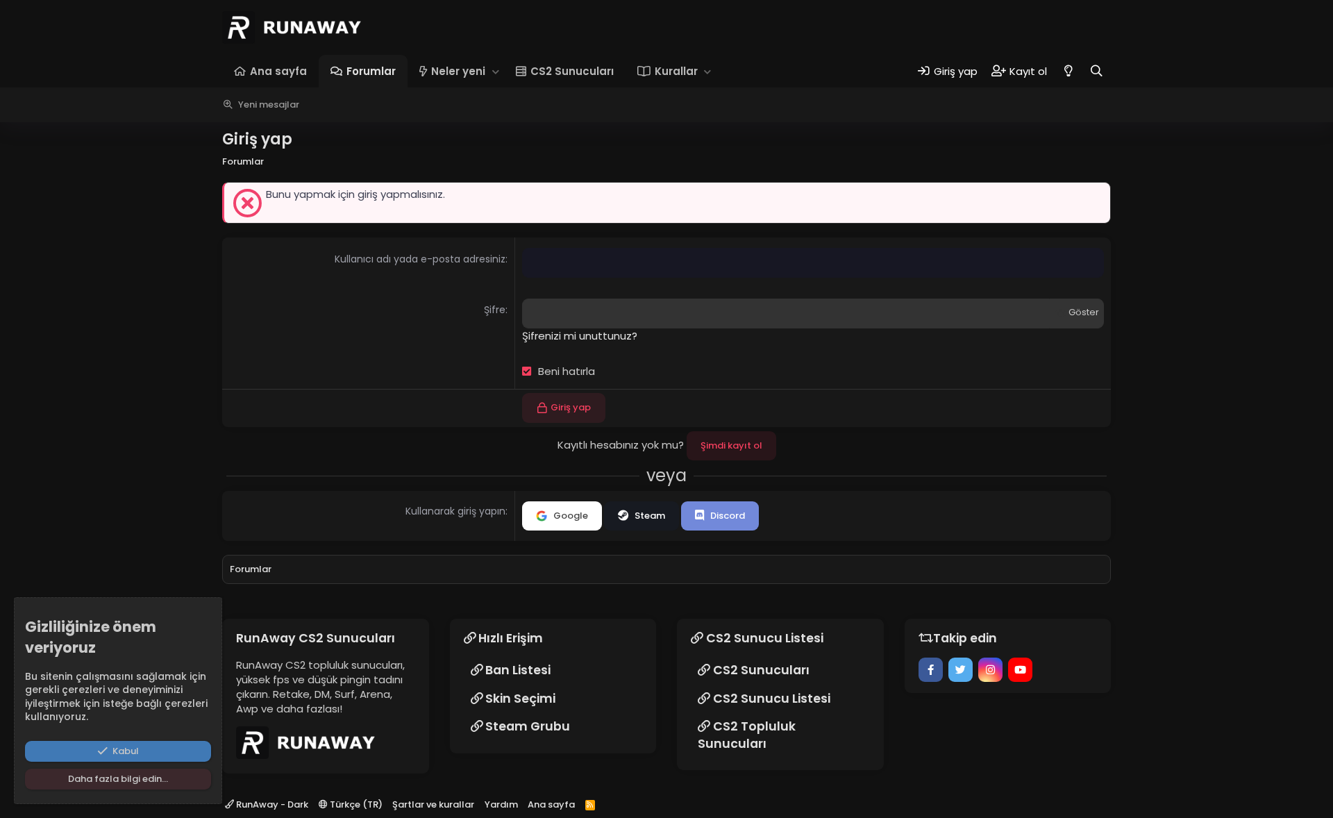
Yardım (501, 804)
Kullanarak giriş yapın (455, 511)
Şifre (494, 310)
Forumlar (371, 71)
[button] (495, 71)
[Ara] (1096, 71)
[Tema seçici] (1068, 71)
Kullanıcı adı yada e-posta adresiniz (420, 259)
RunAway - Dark (271, 804)
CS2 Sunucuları (572, 71)
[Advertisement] (1267, 319)
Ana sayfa (278, 71)
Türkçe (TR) (355, 804)
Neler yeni (458, 71)
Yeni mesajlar (268, 104)
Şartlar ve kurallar (433, 804)
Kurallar (676, 71)
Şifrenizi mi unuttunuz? (579, 335)
